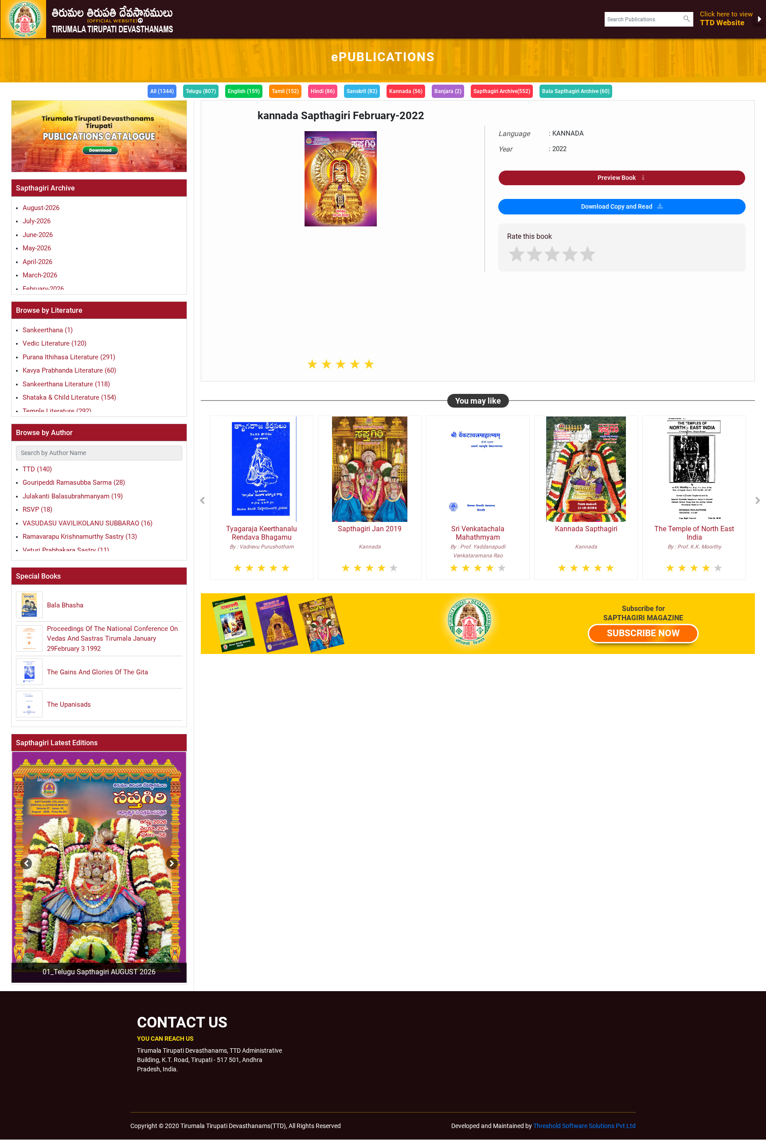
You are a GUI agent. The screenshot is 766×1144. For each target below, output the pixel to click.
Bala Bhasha (65, 605)
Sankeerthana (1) (48, 330)
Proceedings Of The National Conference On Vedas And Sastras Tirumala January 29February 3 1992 (112, 639)
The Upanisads (69, 704)
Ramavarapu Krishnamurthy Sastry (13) (80, 537)
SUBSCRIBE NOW (643, 633)
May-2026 (37, 248)
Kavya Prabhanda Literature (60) (69, 370)
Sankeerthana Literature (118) (66, 384)
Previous (10, 859)
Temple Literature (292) (57, 411)
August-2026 (41, 208)
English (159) (244, 91)
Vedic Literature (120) (54, 343)
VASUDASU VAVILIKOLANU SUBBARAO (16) (87, 523)
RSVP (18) (37, 510)
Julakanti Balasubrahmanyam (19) (73, 496)
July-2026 (37, 221)
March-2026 (40, 275)
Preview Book (617, 177)
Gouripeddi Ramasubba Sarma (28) (74, 482)
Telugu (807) (201, 91)
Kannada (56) (405, 91)
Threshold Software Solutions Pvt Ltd (584, 1125)
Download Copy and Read (617, 206)
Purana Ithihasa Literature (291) (69, 357)
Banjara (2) (447, 91)
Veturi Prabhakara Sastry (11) (66, 550)
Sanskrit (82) (362, 91)
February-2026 (43, 289)
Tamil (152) (285, 91)
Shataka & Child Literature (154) (69, 397)
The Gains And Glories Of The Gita (97, 672)
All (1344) (162, 91)
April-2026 (37, 262)
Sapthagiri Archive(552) (501, 91)
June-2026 (38, 235)
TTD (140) (37, 469)
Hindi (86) (323, 91)
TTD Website (726, 19)
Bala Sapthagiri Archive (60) (576, 91)
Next (169, 859)
